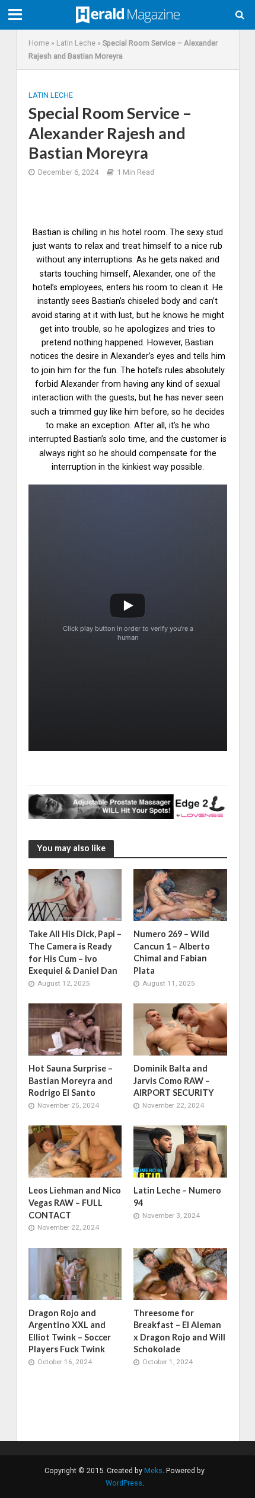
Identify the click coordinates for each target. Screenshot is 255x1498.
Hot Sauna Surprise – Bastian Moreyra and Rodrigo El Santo (70, 1080)
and (184, 356)
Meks (153, 1470)
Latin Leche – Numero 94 (177, 1196)
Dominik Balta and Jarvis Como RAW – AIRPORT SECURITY (173, 1080)
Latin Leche (75, 43)
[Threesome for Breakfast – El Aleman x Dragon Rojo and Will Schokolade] (180, 1273)
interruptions (108, 259)
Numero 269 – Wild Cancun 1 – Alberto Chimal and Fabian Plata (171, 952)
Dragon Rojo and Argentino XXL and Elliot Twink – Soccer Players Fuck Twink (69, 1331)
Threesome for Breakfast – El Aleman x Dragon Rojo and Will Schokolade (179, 1331)
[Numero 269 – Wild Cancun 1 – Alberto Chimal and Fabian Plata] (180, 894)
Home (38, 43)
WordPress (124, 1482)
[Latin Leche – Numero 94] (180, 1151)
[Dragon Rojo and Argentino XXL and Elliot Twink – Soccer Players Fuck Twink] (75, 1273)
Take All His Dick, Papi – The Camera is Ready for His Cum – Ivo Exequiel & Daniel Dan (75, 952)
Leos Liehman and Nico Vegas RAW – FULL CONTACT (74, 1202)
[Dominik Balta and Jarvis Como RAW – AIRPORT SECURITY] (180, 1029)
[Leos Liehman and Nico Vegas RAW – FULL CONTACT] (75, 1151)
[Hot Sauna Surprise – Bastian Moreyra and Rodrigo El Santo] (75, 1029)
